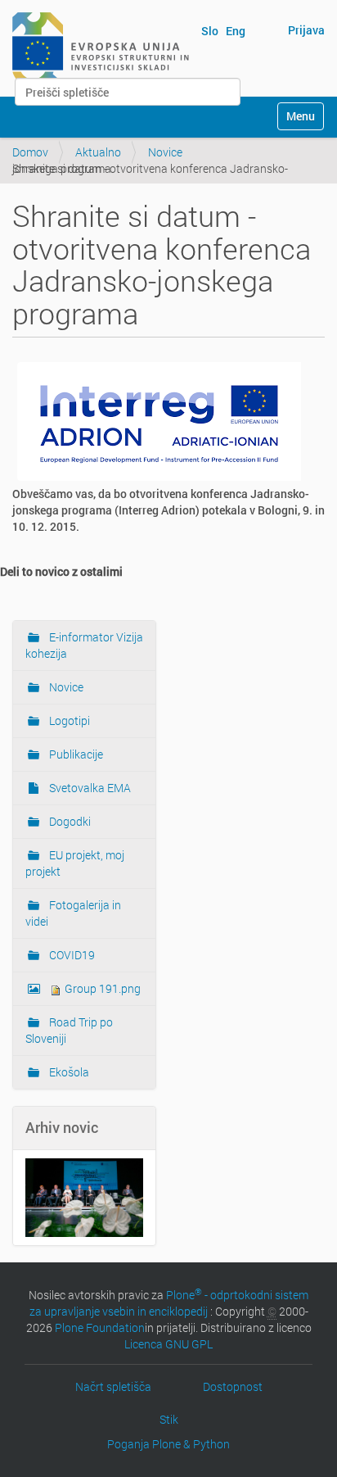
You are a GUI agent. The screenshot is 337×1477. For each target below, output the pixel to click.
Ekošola (68, 1072)
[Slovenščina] (100, 47)
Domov (30, 152)
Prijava (306, 30)
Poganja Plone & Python (168, 1444)
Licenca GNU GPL (168, 1344)
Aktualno (98, 152)
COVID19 (71, 955)
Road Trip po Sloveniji (69, 1030)
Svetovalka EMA (89, 787)
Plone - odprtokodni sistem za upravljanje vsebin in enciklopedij (169, 1303)
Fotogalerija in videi (73, 913)
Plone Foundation (100, 1327)
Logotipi (68, 720)
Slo (209, 31)
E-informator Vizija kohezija (84, 645)
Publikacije (75, 754)
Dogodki (69, 821)
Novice (165, 152)
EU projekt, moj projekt (74, 863)
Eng (235, 31)
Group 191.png (101, 988)
